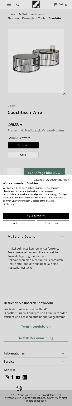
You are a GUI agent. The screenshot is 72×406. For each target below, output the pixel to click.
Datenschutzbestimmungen (51, 179)
